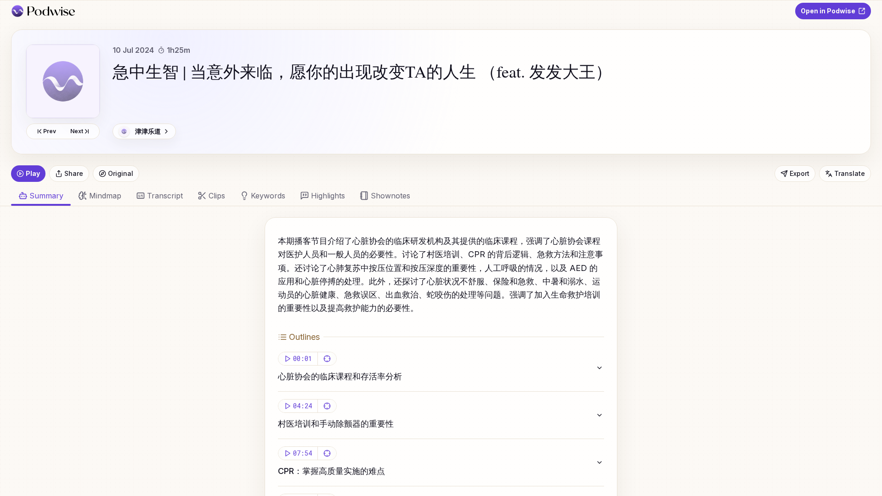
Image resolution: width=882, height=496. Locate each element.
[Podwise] (43, 11)
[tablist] (435, 196)
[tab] (100, 196)
